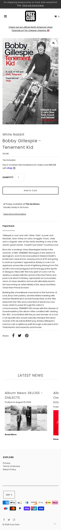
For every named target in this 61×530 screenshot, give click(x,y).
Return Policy (9, 469)
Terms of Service (11, 466)
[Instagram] (13, 520)
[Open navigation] (5, 17)
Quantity (8, 177)
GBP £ (9, 494)
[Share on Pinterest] (26, 336)
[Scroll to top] (55, 524)
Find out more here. (33, 5)
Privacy (6, 463)
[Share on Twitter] (19, 336)
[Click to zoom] (53, 43)
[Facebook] (4, 520)
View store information (14, 214)
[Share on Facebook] (13, 336)
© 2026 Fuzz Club (11, 524)
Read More (11, 434)
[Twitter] (8, 520)
